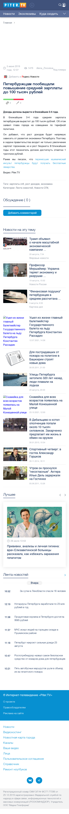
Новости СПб (41, 188)
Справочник (11, 764)
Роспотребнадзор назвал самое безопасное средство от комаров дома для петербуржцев (39, 657)
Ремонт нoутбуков (15, 769)
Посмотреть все (16, 203)
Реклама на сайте (13, 713)
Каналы (8, 743)
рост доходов (32, 184)
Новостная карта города (19, 737)
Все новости (64, 575)
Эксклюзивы (27, 14)
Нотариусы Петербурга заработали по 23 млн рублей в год (39, 605)
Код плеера (59, 69)
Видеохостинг (12, 732)
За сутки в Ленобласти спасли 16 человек (43, 590)
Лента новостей (24, 188)
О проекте (9, 701)
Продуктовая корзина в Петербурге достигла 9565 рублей (39, 618)
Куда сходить (48, 14)
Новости (9, 14)
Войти (64, 5)
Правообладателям (14, 707)
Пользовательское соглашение (23, 759)
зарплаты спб (16, 184)
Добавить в (24, 76)
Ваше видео (11, 748)
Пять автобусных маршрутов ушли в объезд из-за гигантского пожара (38, 670)
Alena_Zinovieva (44, 68)
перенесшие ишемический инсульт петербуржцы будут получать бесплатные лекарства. (34, 163)
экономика (46, 184)
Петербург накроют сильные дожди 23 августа (35, 644)
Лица (6, 753)
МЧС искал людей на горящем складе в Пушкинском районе (36, 631)
